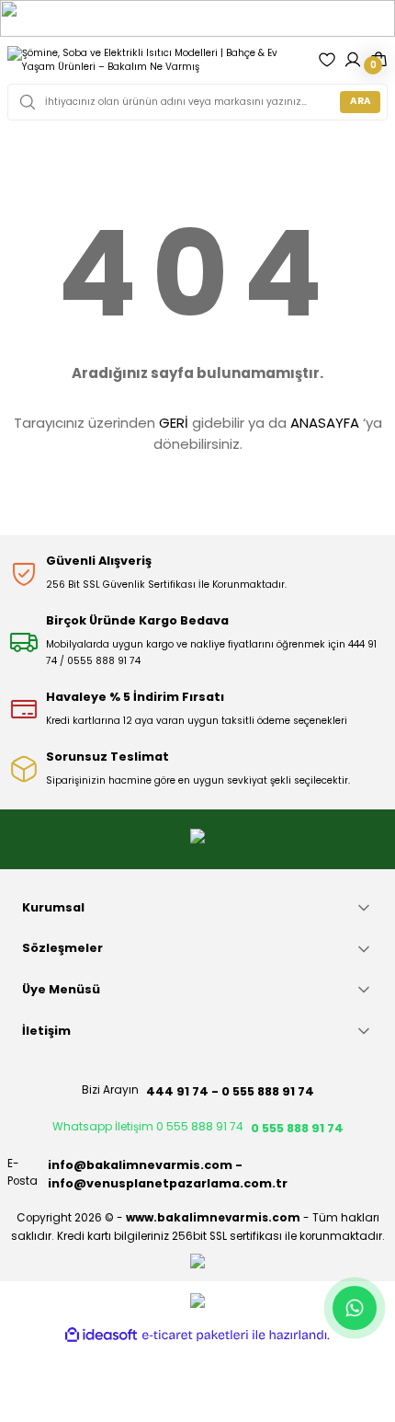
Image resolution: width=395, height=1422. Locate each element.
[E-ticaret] (195, 1335)
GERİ (173, 422)
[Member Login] (353, 60)
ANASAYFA (324, 422)
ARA (360, 101)
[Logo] (155, 60)
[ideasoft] (101, 1335)
